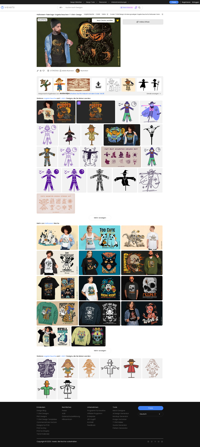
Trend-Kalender (43, 434)
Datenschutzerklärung (71, 416)
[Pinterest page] (155, 441)
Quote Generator (120, 425)
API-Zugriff (91, 419)
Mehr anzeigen (100, 218)
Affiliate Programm (94, 413)
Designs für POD (43, 425)
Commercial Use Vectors (47, 422)
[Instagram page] (148, 441)
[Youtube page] (158, 441)
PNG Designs (42, 416)
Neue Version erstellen (105, 20)
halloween (105, 14)
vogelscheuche (89, 14)
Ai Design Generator (121, 413)
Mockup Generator (120, 416)
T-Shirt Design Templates (47, 419)
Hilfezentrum (67, 419)
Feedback (91, 425)
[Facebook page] (151, 441)
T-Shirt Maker (118, 422)
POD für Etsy (41, 428)
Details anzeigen (153, 94)
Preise (64, 410)
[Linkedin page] (162, 441)
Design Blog (41, 410)
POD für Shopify (43, 431)
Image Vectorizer (120, 419)
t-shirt (98, 14)
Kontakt (90, 422)
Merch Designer (119, 410)
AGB (63, 413)
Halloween (49, 223)
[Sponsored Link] (45, 85)
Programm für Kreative (96, 410)
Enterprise (91, 416)
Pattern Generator (120, 428)
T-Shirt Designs (43, 413)
